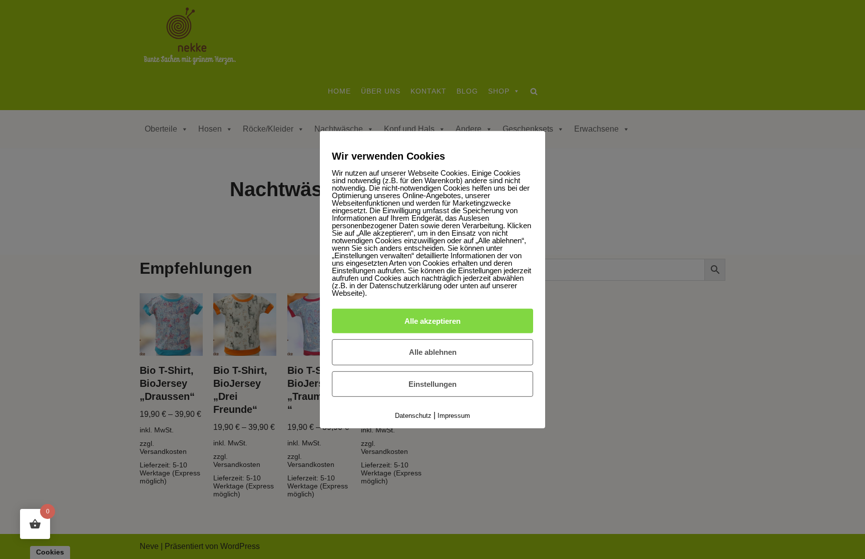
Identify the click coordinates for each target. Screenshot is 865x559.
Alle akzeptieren (432, 320)
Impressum (454, 415)
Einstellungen (432, 384)
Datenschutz (413, 415)
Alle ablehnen (433, 352)
